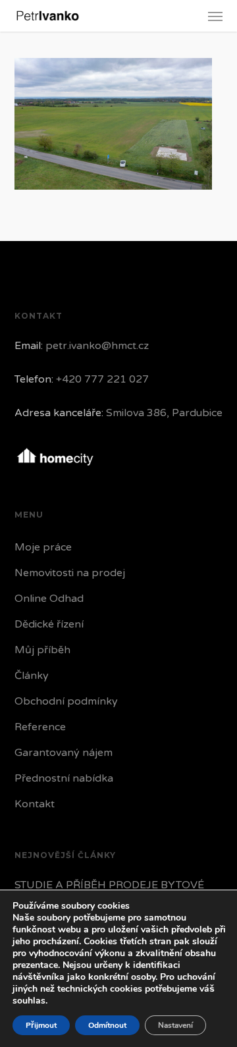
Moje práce (43, 547)
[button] (215, 15)
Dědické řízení (49, 624)
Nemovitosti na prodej (69, 572)
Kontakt (34, 804)
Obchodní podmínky (66, 701)
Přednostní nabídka (63, 778)
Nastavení (175, 1025)
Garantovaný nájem (63, 752)
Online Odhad (49, 598)
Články (31, 675)
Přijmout (41, 1025)
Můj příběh (42, 650)
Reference (40, 727)
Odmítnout (107, 1025)
